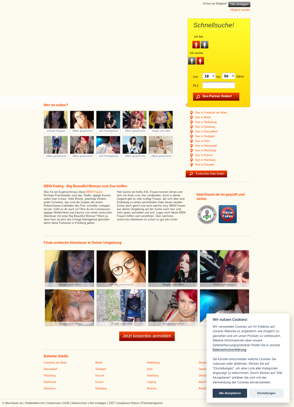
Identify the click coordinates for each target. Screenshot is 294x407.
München (204, 382)
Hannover (50, 388)
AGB (66, 403)
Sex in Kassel (203, 155)
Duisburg (204, 362)
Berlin (98, 362)
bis (218, 76)
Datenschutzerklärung (229, 350)
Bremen (152, 388)
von (195, 76)
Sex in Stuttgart (204, 136)
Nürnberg (101, 388)
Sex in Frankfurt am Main (210, 112)
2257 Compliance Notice (124, 403)
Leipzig (151, 382)
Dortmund (50, 382)
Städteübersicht (35, 403)
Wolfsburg (153, 362)
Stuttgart (100, 369)
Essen (99, 382)
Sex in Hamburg (204, 159)
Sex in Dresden (204, 164)
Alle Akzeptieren (230, 393)
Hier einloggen (239, 4)
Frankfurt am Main (55, 362)
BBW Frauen (94, 192)
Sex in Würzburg (205, 150)
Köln (150, 369)
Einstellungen (266, 393)
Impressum (54, 403)
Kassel (99, 375)
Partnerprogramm (152, 403)
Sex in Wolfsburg (205, 122)
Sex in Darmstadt (205, 145)
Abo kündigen (97, 403)
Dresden (204, 375)
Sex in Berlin (202, 117)
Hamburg (152, 375)
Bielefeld (204, 388)
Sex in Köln (202, 141)
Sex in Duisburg (204, 126)
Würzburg (50, 375)
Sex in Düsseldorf (205, 131)
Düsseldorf (50, 369)
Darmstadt (205, 369)
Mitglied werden (240, 9)
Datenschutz (79, 403)
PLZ (196, 85)
